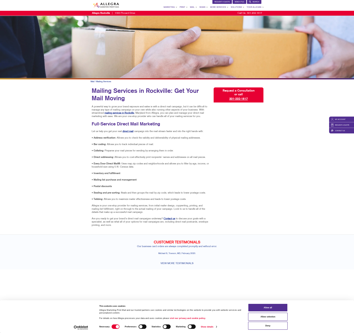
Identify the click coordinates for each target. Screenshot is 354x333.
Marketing (169, 7)
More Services (218, 7)
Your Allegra (254, 7)
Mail (192, 7)
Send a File (239, 2)
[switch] (142, 326)
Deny (267, 325)
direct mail (128, 131)
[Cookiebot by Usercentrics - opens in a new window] (81, 328)
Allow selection (268, 316)
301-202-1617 (254, 13)
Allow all (268, 307)
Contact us (169, 219)
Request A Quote (222, 2)
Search (256, 2)
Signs (202, 7)
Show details (207, 327)
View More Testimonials (177, 263)
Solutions (236, 7)
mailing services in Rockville (119, 113)
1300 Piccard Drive (113, 13)
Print (182, 7)
